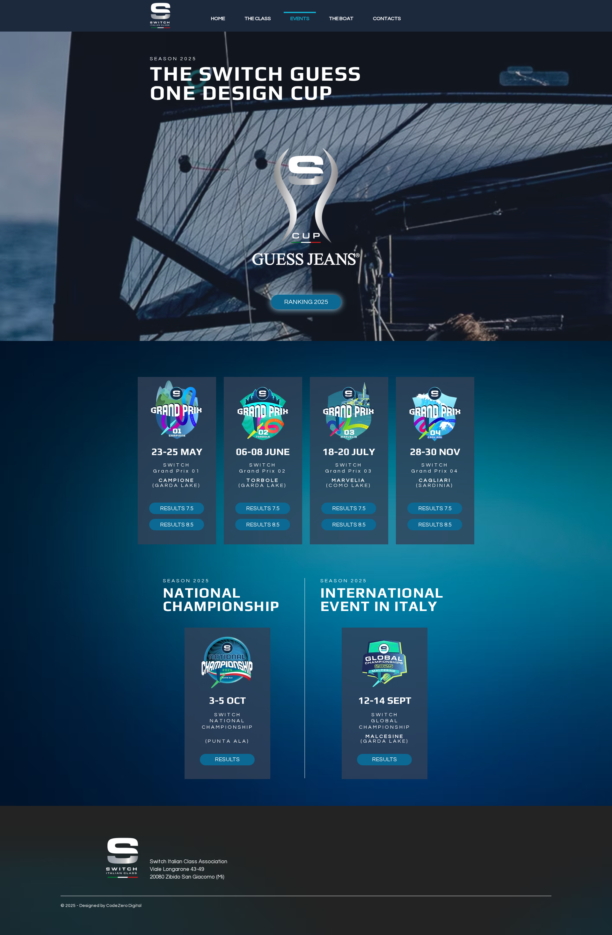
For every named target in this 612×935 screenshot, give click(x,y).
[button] (434, 508)
